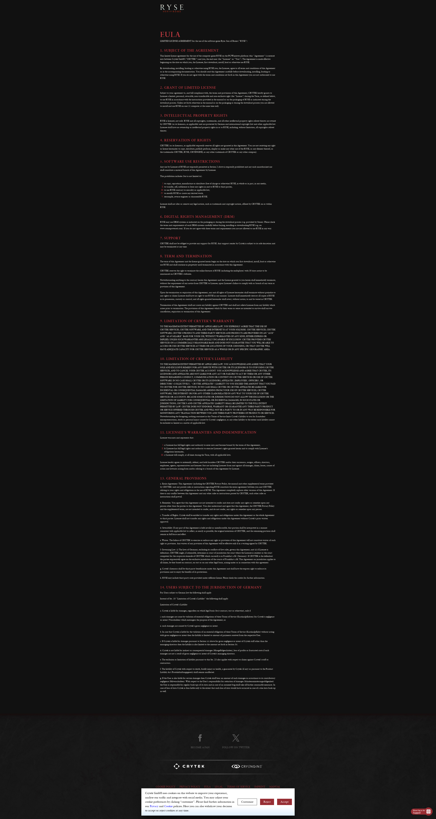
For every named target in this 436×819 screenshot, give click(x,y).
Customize (247, 801)
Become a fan (200, 747)
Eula (207, 787)
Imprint (259, 787)
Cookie (168, 806)
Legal (219, 787)
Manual (274, 787)
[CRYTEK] (189, 767)
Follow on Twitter (236, 747)
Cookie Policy (165, 787)
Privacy (154, 806)
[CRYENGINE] (247, 767)
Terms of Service (238, 787)
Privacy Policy (190, 787)
